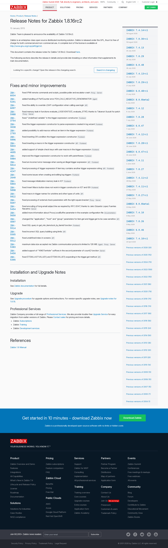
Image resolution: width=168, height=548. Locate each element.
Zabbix (18, 7)
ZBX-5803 (13, 182)
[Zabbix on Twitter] (128, 534)
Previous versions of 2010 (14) (138, 365)
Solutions (15, 503)
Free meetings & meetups (139, 472)
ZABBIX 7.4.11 (135, 160)
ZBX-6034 (13, 94)
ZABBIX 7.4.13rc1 (137, 73)
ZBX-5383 (13, 245)
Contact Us (106, 492)
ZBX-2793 (13, 132)
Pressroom (106, 505)
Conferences (133, 468)
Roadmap (14, 492)
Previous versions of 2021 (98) (138, 284)
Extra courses (80, 505)
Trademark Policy (108, 513)
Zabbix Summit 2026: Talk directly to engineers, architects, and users (71, 2)
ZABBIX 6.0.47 (135, 125)
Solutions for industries (20, 509)
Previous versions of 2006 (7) (138, 394)
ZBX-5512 (13, 239)
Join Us (110, 500)
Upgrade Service (100, 314)
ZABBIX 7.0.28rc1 (137, 143)
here (78, 52)
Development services (29, 328)
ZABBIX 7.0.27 (135, 169)
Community (111, 2)
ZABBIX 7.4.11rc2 (137, 177)
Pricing (49, 458)
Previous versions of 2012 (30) (138, 350)
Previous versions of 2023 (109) (139, 269)
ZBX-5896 (13, 138)
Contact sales (59, 317)
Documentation (17, 496)
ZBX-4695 (13, 151)
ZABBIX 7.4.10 (135, 212)
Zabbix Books (134, 517)
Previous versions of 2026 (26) (139, 247)
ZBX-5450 (13, 252)
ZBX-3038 (13, 125)
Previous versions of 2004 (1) (138, 401)
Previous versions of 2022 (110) (139, 277)
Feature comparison (54, 468)
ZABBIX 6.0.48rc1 (137, 91)
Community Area (135, 513)
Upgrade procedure (22, 298)
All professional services (85, 480)
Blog (130, 492)
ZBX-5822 (13, 195)
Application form (108, 480)
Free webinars (134, 476)
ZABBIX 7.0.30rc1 (137, 39)
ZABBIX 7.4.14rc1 (137, 30)
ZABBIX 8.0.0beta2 (137, 99)
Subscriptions (26, 321)
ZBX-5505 (13, 233)
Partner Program (108, 464)
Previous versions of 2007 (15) (138, 387)
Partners (106, 458)
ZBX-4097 (13, 220)
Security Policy (17, 543)
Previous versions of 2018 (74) (138, 306)
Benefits (49, 484)
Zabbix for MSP (81, 468)
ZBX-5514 (13, 226)
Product (20, 16)
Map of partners (108, 476)
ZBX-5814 (13, 163)
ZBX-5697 (13, 201)
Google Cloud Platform (56, 512)
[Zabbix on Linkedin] (149, 534)
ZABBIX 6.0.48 (135, 65)
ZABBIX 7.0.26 (135, 221)
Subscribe (95, 534)
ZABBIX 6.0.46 (135, 230)
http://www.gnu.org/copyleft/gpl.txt (26, 46)
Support (77, 464)
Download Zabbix (132, 418)
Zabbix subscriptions (55, 464)
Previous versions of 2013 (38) (138, 343)
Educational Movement (138, 509)
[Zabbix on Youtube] (156, 534)
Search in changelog (106, 70)
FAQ (48, 472)
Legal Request (61, 543)
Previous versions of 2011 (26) (138, 357)
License (13, 488)
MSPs (102, 2)
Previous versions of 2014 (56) (138, 335)
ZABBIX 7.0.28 (135, 117)
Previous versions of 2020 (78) (139, 291)
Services (79, 458)
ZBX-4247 (13, 170)
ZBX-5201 (13, 100)
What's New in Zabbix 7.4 (21, 480)
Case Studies (16, 513)
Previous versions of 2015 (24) (138, 328)
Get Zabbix (151, 7)
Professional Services (56, 314)
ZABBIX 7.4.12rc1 (137, 134)
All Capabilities (16, 476)
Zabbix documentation (24, 286)
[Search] (123, 2)
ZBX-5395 (13, 258)
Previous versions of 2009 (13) (138, 372)
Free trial (49, 492)
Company (106, 486)
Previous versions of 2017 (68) (138, 313)
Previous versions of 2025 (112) (139, 255)
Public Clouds (53, 498)
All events (132, 480)
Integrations (15, 472)
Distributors (106, 472)
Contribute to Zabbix (137, 505)
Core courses (80, 496)
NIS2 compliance (17, 517)
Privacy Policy (31, 543)
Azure (48, 508)
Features (14, 468)
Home (12, 16)
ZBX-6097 (13, 106)
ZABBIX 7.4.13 (135, 47)
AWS (48, 504)
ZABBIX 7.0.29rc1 (137, 82)
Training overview (82, 492)
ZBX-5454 (13, 207)
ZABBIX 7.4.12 (135, 108)
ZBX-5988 (13, 113)
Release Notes (31, 16)
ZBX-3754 (13, 119)
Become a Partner (109, 468)
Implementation (81, 476)
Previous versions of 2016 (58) (138, 321)
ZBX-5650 (13, 214)
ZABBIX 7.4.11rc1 (137, 186)
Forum (130, 496)
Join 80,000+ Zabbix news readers (25, 534)
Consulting (79, 472)
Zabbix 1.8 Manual (18, 347)
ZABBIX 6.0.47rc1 (137, 151)
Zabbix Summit (134, 464)
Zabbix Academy (81, 513)
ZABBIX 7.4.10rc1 (137, 238)
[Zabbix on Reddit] (142, 534)
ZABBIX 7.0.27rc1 (137, 195)
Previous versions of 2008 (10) (138, 379)
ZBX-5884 (13, 157)
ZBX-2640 (13, 176)
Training (23, 324)
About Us (105, 496)
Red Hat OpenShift (54, 516)
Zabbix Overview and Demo (22, 464)
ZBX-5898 (13, 189)
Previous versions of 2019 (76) (138, 299)
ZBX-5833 (13, 144)
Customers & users (109, 509)
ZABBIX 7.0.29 (135, 56)
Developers (133, 500)
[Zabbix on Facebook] (135, 534)
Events (132, 458)
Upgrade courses (82, 500)
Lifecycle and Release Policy (23, 484)
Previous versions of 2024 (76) (139, 262)
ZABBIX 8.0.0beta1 (137, 204)
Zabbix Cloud (53, 478)
